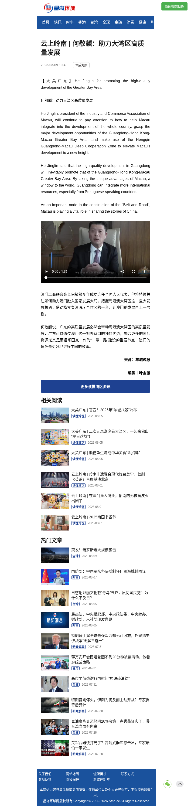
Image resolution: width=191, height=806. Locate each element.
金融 (118, 22)
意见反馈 (44, 779)
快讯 (57, 22)
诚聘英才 (99, 774)
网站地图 (72, 774)
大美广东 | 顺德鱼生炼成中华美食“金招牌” (105, 453)
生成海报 (81, 65)
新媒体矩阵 (101, 779)
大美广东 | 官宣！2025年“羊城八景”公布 (104, 410)
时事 (70, 22)
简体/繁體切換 (174, 6)
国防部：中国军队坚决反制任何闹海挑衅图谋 (108, 571)
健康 (142, 22)
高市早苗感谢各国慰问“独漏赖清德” (100, 678)
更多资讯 (95, 387)
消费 (130, 22)
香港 (82, 22)
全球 (106, 22)
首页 (45, 22)
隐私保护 (72, 779)
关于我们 (44, 774)
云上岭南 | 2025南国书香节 (93, 517)
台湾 (94, 22)
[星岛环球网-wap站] (62, 8)
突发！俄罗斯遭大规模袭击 (93, 550)
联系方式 (127, 774)
